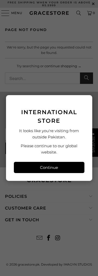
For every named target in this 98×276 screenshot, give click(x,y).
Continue (49, 167)
